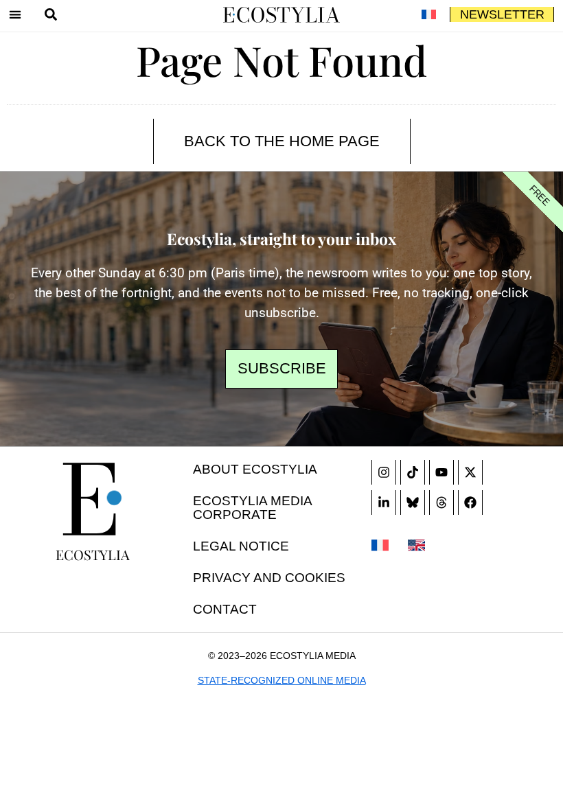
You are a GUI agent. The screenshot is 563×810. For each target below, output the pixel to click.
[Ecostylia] (92, 499)
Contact (225, 609)
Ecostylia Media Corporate (252, 508)
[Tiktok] (412, 472)
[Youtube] (441, 472)
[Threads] (441, 502)
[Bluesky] (412, 502)
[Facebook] (470, 502)
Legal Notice (241, 546)
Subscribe (282, 368)
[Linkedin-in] (383, 502)
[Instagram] (383, 472)
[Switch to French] (428, 14)
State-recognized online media (282, 680)
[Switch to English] (416, 544)
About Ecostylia (255, 469)
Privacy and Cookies (269, 577)
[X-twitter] (470, 472)
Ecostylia (93, 554)
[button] (15, 14)
